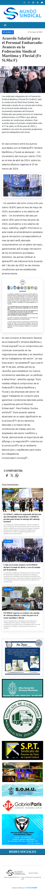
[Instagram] (33, 2)
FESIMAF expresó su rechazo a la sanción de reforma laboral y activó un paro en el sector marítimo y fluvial (21, 615)
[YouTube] (42, 2)
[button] (24, 2)
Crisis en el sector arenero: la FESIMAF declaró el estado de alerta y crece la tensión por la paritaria (22, 567)
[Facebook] (29, 2)
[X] (37, 2)
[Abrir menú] (5, 25)
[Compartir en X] (12, 476)
